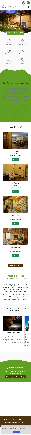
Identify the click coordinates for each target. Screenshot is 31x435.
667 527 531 (23, 419)
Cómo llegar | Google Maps (15, 377)
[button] (28, 7)
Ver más (15, 159)
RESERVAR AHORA (15, 265)
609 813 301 (10, 419)
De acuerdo (16, 431)
